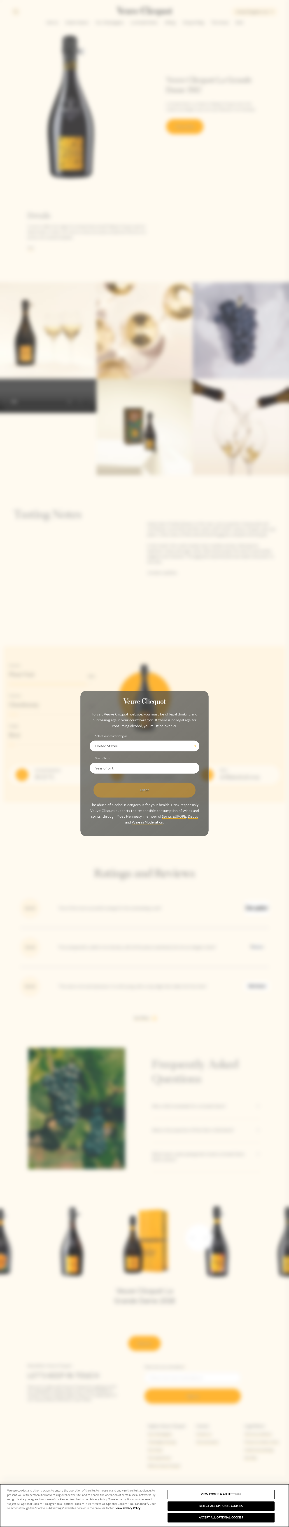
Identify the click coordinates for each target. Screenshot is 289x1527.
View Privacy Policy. (128, 1508)
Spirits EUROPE (174, 816)
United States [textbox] (106, 746)
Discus (193, 816)
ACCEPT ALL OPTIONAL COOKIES (221, 1517)
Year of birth (102, 758)
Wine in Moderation (147, 822)
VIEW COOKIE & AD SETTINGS (221, 1494)
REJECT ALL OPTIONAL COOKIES (221, 1506)
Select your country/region (111, 736)
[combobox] (144, 746)
